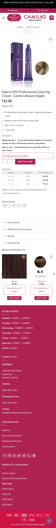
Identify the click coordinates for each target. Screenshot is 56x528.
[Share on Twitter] (14, 205)
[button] (3, 17)
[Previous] (2, 279)
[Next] (53, 279)
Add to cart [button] (14, 298)
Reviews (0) (13, 242)
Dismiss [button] (28, 6)
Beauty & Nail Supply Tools (14, 478)
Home (20, 27)
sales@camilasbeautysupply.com (17, 412)
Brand (10, 236)
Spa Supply (7, 504)
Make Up (6, 494)
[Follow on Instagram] (9, 455)
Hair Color (32, 27)
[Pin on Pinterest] (24, 205)
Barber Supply (8, 473)
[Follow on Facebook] (4, 455)
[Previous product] (31, 32)
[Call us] (29, 455)
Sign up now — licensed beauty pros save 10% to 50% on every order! (25, 148)
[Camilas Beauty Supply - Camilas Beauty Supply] (35, 18)
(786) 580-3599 (9, 390)
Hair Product (8, 488)
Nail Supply (7, 499)
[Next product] (25, 32)
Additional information (19, 229)
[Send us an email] (24, 455)
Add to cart (25, 161)
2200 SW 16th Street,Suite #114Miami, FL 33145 (12, 374)
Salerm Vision (8, 201)
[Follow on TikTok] (14, 455)
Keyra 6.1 (42, 281)
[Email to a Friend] (19, 205)
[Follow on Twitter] (19, 455)
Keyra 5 (14, 281)
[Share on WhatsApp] (4, 205)
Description (13, 222)
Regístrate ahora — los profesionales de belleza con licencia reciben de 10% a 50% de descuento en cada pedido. (27, 141)
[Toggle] (4, 223)
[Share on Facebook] (9, 205)
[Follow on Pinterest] (34, 455)
